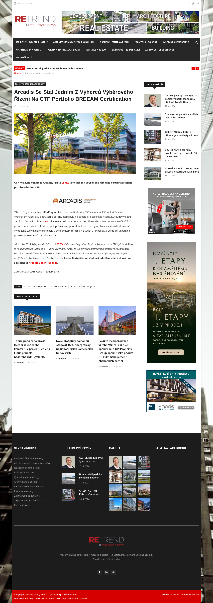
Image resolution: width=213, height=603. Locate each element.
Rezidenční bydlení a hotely (32, 42)
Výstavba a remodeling (176, 42)
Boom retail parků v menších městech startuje (55, 68)
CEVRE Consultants (58, 286)
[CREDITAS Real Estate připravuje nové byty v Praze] (153, 137)
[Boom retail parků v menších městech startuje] (153, 120)
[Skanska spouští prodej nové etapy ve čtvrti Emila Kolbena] (153, 174)
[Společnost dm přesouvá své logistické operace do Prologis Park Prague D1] (129, 496)
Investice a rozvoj (96, 49)
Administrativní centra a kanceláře (74, 42)
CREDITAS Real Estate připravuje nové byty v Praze (89, 494)
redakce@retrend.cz (110, 559)
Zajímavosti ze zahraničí (126, 49)
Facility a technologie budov (63, 49)
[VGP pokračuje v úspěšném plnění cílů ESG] (144, 482)
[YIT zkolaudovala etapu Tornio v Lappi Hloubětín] (115, 510)
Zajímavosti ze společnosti (160, 49)
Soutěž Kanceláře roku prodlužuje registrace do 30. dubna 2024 (181, 153)
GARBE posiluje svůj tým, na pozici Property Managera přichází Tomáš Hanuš (181, 99)
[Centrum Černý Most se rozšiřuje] (115, 496)
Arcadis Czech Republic (43, 262)
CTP (45, 221)
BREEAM (61, 244)
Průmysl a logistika (145, 42)
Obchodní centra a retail (114, 42)
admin (20, 362)
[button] (193, 68)
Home (17, 73)
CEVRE (65, 182)
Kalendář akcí (24, 57)
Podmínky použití (190, 594)
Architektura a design (28, 49)
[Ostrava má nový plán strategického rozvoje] (144, 496)
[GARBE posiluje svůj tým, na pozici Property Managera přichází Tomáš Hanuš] (153, 101)
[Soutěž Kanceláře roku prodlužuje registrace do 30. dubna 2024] (153, 155)
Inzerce (165, 594)
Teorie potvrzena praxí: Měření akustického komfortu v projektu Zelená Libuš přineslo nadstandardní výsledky (32, 349)
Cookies (175, 594)
